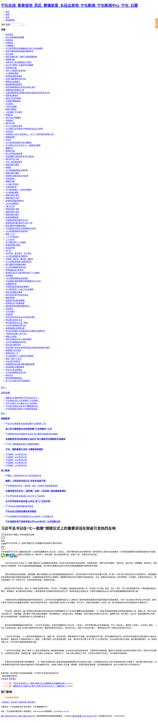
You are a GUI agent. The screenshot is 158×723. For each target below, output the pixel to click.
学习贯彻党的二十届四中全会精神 (19, 356)
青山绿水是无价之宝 (14, 320)
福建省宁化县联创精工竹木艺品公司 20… (22, 398)
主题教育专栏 (11, 284)
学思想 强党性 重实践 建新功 (17, 287)
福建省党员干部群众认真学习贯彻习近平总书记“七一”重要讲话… (39, 686)
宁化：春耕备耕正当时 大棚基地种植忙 (24, 449)
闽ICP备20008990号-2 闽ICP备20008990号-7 (18, 716)
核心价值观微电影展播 (15, 37)
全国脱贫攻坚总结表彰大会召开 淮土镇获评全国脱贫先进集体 (35, 439)
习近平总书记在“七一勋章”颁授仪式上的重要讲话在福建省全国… (39, 683)
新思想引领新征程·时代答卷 (17, 176)
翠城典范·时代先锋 (13, 350)
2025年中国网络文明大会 (16, 342)
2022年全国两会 (12, 204)
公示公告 (5, 393)
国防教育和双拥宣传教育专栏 (18, 306)
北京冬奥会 (10, 179)
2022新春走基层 (12, 192)
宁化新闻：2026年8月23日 (16, 457)
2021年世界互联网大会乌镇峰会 (18, 143)
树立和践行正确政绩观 (15, 367)
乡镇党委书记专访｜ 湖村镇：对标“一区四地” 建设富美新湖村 (36, 491)
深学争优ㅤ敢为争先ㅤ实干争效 (18, 253)
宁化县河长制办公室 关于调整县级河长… (22, 406)
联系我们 (31, 702)
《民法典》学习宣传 (14, 112)
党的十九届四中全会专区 (16, 71)
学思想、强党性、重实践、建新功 (19, 259)
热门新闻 (5, 470)
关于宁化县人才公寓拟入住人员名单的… (22, 403)
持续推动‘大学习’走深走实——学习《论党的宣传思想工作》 (30, 134)
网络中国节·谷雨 (12, 212)
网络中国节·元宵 (12, 198)
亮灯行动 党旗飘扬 (13, 118)
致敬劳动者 (10, 181)
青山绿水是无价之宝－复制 (17, 323)
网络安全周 (10, 59)
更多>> (4, 388)
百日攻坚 (9, 132)
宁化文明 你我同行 (13, 361)
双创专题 (9, 35)
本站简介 (5, 702)
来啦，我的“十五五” (14, 359)
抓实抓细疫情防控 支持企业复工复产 (21, 87)
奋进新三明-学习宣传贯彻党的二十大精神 (22, 273)
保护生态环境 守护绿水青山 (17, 295)
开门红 (8, 251)
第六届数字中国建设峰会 (16, 264)
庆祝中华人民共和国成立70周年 (18, 62)
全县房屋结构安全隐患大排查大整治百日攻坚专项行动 (28, 93)
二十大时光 (10, 240)
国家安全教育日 (12, 95)
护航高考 (9, 309)
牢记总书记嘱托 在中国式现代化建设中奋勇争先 (25, 331)
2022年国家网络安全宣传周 (17, 231)
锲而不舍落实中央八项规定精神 (18, 339)
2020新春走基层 (12, 73)
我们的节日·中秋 (12, 159)
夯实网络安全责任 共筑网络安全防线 (21, 228)
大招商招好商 (11, 187)
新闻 (7, 15)
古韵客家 (9, 276)
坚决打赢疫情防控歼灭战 (16, 79)
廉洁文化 (9, 375)
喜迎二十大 (10, 234)
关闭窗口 (12, 679)
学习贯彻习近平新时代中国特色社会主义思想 (24, 129)
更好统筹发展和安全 (14, 378)
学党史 (8, 140)
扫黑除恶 (9, 43)
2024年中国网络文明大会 (16, 325)
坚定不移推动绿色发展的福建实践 (19, 51)
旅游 (7, 17)
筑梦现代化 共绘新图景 (15, 303)
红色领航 (9, 314)
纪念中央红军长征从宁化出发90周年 (20, 317)
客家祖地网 (10, 20)
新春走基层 (10, 137)
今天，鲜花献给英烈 (14, 162)
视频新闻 (5, 418)
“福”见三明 (10, 206)
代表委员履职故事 (13, 101)
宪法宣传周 (10, 248)
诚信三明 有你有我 (13, 98)
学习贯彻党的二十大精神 (16, 242)
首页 (7, 12)
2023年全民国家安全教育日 (17, 256)
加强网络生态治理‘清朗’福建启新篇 (20, 364)
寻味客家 (9, 120)
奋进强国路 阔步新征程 (15, 328)
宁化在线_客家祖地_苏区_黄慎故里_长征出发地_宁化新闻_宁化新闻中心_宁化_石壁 (69, 5)
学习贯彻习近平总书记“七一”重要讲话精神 (23, 145)
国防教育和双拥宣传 (14, 84)
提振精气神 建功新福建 (15, 300)
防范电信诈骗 (11, 68)
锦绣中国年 (10, 298)
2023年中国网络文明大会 (16, 267)
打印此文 (4, 679)
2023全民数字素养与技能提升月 (18, 262)
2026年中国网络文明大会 (16, 373)
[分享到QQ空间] (11, 555)
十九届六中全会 (12, 184)
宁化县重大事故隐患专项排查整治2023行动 (23, 281)
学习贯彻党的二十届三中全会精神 (19, 289)
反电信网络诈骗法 (13, 245)
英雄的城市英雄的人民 (15, 90)
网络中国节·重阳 (12, 173)
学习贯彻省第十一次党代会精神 (18, 190)
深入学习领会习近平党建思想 (18, 381)
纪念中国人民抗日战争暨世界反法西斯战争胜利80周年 (28, 348)
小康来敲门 (10, 46)
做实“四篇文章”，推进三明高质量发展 (21, 57)
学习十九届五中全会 (14, 126)
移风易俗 (9, 40)
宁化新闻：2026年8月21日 (16, 463)
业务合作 (14, 702)
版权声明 (23, 702)
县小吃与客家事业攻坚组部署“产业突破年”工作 (29, 429)
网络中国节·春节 (12, 195)
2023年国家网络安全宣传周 (17, 278)
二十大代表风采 (12, 237)
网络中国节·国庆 (12, 165)
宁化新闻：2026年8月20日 (16, 465)
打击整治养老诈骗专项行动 (17, 220)
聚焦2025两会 (11, 336)
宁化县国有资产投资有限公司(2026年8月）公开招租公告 (33, 521)
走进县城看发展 (12, 217)
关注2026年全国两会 (14, 370)
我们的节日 (10, 123)
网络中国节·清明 (12, 209)
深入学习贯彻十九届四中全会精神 (19, 65)
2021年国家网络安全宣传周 (17, 170)
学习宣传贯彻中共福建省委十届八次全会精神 (24, 48)
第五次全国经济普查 (14, 292)
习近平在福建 (11, 107)
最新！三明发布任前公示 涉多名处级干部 (26, 481)
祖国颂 (8, 168)
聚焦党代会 (10, 151)
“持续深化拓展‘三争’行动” (16, 334)
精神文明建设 (11, 109)
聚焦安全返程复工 (13, 82)
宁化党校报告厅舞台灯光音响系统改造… (22, 409)
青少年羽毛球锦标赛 (14, 154)
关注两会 (9, 104)
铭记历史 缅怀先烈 (13, 345)
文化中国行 (10, 312)
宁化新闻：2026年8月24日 (16, 454)
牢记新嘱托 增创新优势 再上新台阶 (20, 156)
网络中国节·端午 (12, 215)
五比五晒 (9, 54)
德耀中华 (9, 148)
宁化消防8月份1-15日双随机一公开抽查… (22, 401)
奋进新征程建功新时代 (15, 201)
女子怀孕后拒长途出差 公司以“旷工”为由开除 (28, 501)
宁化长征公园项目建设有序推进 (21, 511)
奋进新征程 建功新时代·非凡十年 (19, 223)
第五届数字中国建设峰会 (16, 226)
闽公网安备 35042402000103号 (84, 716)
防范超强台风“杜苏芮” (15, 270)
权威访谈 (9, 115)
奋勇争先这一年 (12, 353)
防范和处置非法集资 (14, 76)
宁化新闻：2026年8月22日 (16, 460)
